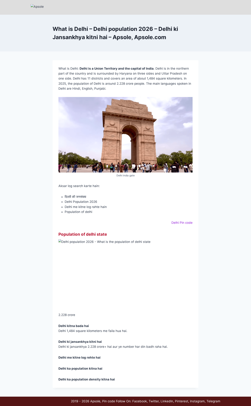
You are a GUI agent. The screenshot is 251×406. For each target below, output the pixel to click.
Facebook (139, 401)
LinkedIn (167, 401)
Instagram (197, 401)
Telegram (213, 401)
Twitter (154, 401)
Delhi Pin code (182, 222)
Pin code (108, 401)
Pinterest (181, 401)
